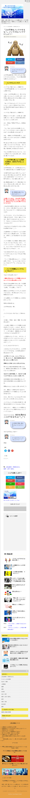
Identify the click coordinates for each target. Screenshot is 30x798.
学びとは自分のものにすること (18, 585)
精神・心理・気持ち (9, 468)
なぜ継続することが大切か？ (18, 566)
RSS (11, 486)
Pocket (20, 483)
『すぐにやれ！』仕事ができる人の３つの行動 (17, 624)
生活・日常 (4, 694)
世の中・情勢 (4, 681)
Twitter (11, 59)
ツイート (3, 718)
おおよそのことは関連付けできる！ (11, 731)
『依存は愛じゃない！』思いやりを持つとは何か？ (14, 739)
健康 (2, 686)
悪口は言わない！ (17, 591)
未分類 (3, 691)
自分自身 (3, 704)
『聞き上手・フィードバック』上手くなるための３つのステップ (18, 599)
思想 (2, 689)
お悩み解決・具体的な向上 (13, 467)
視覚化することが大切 (8, 730)
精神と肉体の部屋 (6, 712)
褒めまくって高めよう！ (18, 604)
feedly (20, 486)
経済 (2, 699)
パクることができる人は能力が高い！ (18, 559)
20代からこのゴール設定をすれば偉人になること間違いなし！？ (19, 652)
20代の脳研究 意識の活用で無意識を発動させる (19, 659)
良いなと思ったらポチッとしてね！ (12, 500)
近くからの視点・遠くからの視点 (11, 733)
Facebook (20, 59)
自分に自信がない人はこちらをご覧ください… (19, 645)
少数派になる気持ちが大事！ (9, 727)
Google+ (11, 62)
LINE (10, 483)
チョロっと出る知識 (6, 679)
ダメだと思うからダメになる (18, 618)
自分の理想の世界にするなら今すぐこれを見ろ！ (19, 639)
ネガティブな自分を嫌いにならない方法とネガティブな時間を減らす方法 (18, 580)
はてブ (20, 62)
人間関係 (3, 684)
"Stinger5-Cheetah (18, 794)
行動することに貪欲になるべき (10, 734)
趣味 (2, 706)
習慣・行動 (4, 701)
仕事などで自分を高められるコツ (18, 611)
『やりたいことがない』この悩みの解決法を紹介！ (17, 628)
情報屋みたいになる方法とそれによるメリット (14, 728)
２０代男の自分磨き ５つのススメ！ (18, 572)
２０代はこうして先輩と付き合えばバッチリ (19, 665)
